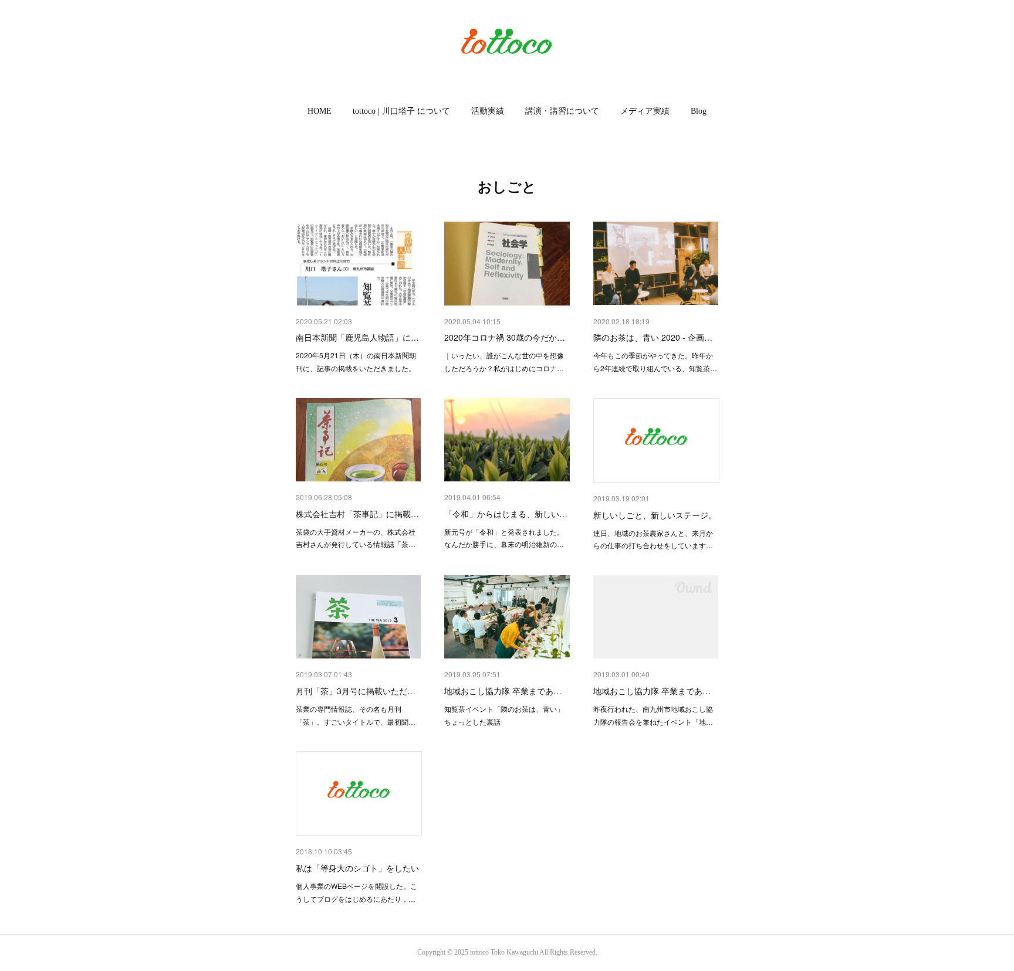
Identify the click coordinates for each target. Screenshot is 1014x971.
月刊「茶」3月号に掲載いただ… (355, 691)
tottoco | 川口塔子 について (401, 111)
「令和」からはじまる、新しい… (505, 514)
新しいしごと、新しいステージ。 (654, 515)
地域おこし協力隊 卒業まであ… (503, 691)
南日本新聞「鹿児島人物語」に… (357, 337)
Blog (699, 111)
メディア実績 (645, 111)
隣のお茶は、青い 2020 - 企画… (652, 337)
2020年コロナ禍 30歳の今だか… (504, 337)
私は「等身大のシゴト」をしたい (357, 868)
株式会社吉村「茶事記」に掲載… (357, 514)
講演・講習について (562, 111)
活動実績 (487, 111)
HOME (319, 111)
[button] (319, 111)
